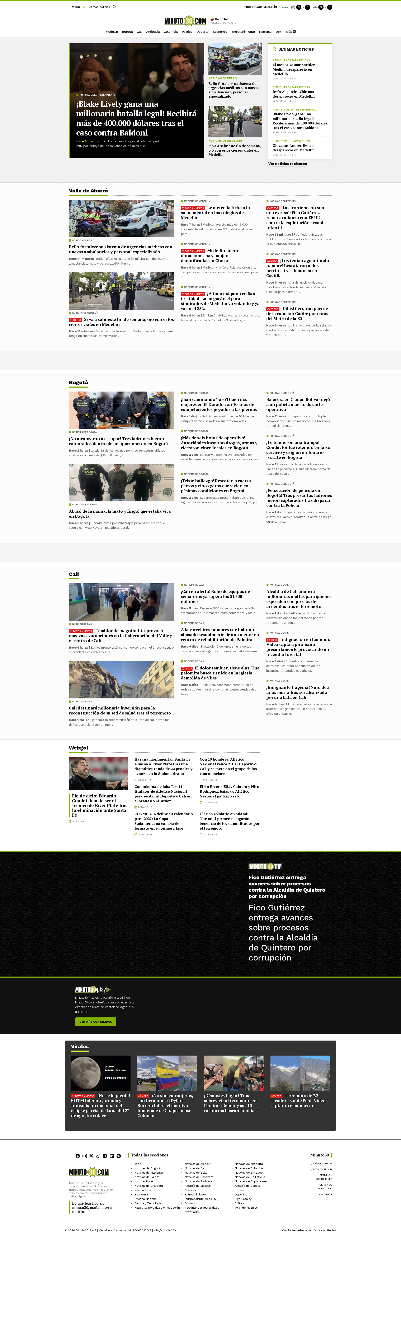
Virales (80, 1046)
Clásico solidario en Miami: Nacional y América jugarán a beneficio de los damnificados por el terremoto (229, 821)
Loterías (240, 1190)
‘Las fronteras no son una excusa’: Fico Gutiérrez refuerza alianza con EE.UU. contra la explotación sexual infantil (295, 217)
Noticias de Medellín (225, 140)
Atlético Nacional (146, 1198)
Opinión (189, 1203)
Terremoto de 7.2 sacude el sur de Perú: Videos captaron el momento (298, 1100)
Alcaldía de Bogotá (247, 1185)
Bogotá (127, 32)
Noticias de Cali (279, 585)
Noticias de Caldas (147, 1177)
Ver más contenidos (95, 1021)
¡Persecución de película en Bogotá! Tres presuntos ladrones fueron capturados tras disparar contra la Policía (299, 497)
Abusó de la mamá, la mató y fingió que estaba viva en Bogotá (120, 513)
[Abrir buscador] (114, 7)
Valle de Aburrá (88, 191)
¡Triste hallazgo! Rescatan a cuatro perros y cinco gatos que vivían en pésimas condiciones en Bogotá (216, 485)
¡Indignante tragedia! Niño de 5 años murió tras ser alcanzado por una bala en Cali (298, 692)
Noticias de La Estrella (250, 1177)
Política (187, 32)
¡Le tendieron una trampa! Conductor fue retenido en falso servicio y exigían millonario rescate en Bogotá (298, 449)
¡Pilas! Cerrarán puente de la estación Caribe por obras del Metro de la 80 (297, 313)
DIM (278, 32)
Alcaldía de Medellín (198, 1185)
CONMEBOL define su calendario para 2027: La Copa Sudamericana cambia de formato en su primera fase (164, 821)
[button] (74, 7)
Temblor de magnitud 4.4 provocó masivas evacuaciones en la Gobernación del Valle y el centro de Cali (120, 635)
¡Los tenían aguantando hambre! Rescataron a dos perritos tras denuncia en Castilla (297, 268)
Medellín (111, 32)
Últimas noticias (98, 7)
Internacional (143, 1190)
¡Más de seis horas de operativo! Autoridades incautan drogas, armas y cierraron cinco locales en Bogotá (219, 443)
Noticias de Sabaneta (199, 1177)
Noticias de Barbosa (198, 1181)
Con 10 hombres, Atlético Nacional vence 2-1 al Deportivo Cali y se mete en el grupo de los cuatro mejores (228, 766)
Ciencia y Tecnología (148, 1203)
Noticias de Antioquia (249, 1163)
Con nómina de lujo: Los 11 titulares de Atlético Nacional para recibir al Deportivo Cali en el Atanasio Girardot (163, 793)
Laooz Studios (326, 1230)
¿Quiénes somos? (321, 1163)
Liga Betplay (243, 1198)
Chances (190, 1190)
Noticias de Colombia (249, 1168)
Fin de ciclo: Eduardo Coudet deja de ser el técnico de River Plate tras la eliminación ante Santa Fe (99, 805)
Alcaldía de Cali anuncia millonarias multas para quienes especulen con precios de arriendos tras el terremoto (298, 598)
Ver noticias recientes (287, 164)
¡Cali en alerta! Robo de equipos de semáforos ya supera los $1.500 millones (215, 596)
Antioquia (153, 32)
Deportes (241, 1194)
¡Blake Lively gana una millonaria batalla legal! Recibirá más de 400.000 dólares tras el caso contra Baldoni (136, 118)
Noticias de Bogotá (282, 393)
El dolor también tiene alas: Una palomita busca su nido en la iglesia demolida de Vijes (220, 672)
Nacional (265, 32)
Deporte (202, 32)
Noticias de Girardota (149, 1185)
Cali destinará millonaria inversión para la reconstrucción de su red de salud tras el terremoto (120, 710)
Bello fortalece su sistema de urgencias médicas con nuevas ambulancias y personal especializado (233, 90)
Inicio (138, 1163)
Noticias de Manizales (149, 1172)
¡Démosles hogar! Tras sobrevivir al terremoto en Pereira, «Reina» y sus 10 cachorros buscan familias (230, 1103)
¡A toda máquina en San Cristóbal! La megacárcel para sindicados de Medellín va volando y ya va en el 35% (220, 301)
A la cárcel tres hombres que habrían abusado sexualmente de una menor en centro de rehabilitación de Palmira (220, 634)
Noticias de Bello (222, 78)
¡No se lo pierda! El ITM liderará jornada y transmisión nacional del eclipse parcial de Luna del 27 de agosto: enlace (100, 1105)
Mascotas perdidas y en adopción (157, 1207)
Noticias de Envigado (249, 1172)
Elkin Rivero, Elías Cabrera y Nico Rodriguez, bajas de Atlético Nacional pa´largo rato (229, 791)
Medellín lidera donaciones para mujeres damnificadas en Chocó (209, 255)
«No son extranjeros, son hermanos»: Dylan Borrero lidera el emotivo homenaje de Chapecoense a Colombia (166, 1105)
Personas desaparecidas (291, 60)
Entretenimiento (243, 32)
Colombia (171, 32)
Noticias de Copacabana (251, 1181)
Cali (139, 32)
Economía (220, 32)
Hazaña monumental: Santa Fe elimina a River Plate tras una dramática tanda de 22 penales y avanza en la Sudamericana (164, 766)
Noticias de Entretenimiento (98, 95)
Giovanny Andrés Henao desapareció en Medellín (294, 147)
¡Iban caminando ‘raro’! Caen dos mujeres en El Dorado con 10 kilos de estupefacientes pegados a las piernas (219, 404)
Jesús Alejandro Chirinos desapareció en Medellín (294, 94)
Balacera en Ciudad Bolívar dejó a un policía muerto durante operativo (298, 404)
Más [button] (289, 32)
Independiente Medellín (200, 1198)
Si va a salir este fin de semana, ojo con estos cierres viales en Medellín (234, 150)
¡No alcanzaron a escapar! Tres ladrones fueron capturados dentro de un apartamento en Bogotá (118, 441)
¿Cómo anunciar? (321, 1169)
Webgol (78, 748)
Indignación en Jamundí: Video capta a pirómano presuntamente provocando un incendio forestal (298, 646)
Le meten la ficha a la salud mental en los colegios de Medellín (215, 212)
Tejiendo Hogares (246, 1207)
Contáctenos (323, 1194)
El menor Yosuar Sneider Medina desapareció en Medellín (294, 69)
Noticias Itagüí (144, 1181)
